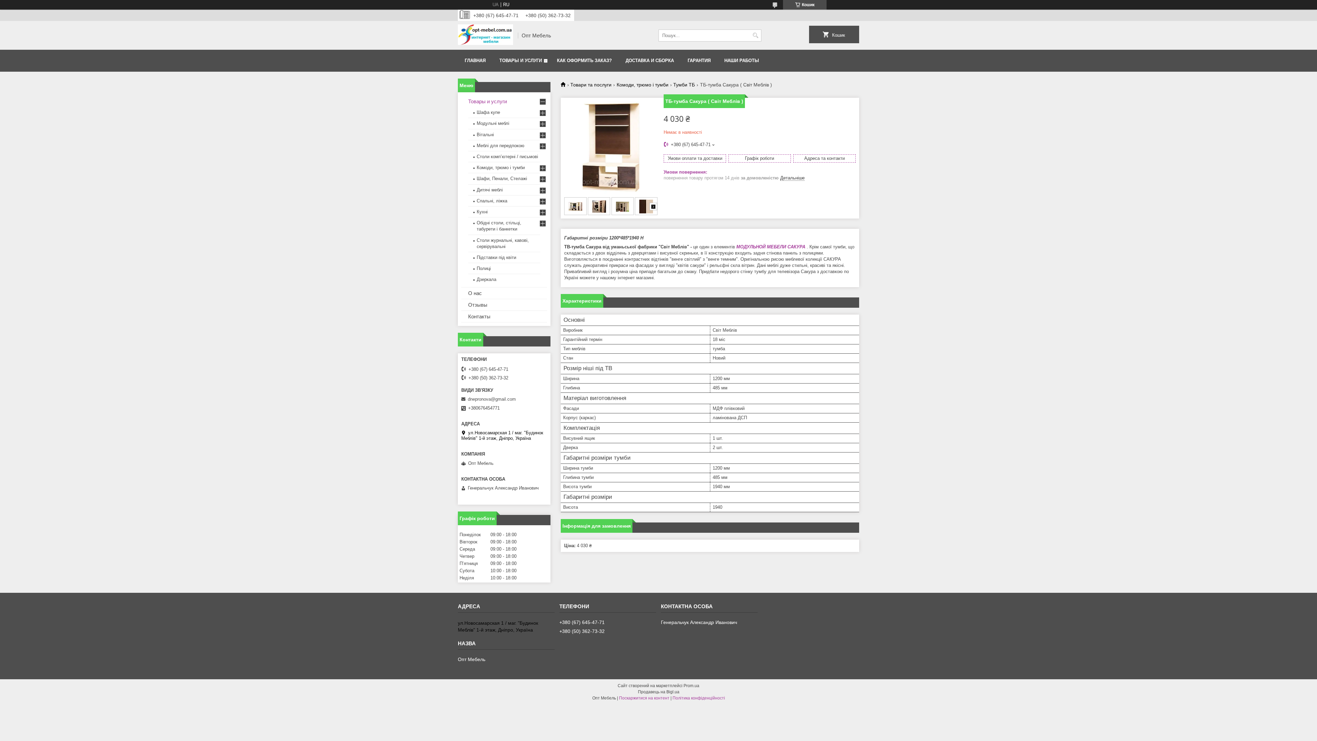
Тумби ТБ (684, 84)
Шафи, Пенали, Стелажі (502, 178)
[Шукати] (755, 36)
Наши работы (741, 60)
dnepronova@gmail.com (492, 399)
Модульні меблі (493, 123)
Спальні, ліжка (492, 200)
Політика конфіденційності (699, 698)
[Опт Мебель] (485, 35)
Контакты (479, 316)
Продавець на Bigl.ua (658, 692)
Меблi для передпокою (500, 145)
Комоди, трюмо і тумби (642, 84)
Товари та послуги (591, 84)
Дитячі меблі (490, 189)
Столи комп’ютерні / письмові (507, 156)
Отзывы (477, 305)
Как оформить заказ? (584, 60)
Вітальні (485, 134)
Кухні (482, 211)
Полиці (484, 268)
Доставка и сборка (650, 60)
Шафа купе (488, 112)
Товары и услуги (520, 60)
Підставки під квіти (496, 257)
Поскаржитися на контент (644, 698)
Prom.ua (691, 685)
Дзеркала (486, 279)
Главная (475, 60)
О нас (475, 293)
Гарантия (699, 60)
